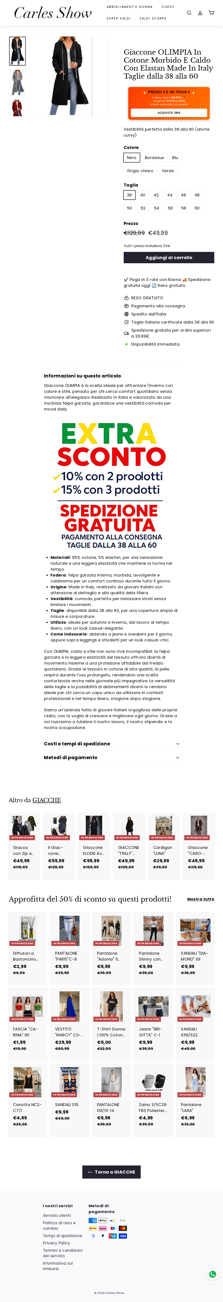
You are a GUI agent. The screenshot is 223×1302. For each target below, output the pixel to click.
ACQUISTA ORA (169, 112)
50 (129, 208)
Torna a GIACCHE (114, 1172)
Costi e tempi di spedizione (77, 744)
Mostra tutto (200, 899)
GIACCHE (46, 800)
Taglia (131, 185)
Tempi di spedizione (62, 1235)
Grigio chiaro (140, 170)
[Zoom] (69, 76)
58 (183, 208)
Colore (131, 148)
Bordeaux (154, 157)
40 (142, 195)
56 (170, 208)
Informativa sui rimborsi (58, 1266)
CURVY (168, 7)
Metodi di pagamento (71, 757)
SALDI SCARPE (153, 18)
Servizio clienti (57, 1215)
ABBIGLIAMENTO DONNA (130, 7)
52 (143, 208)
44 (170, 195)
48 (197, 195)
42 (156, 195)
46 (183, 195)
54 (156, 208)
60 (197, 208)
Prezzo (131, 224)
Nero (132, 157)
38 (129, 195)
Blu (175, 157)
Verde (168, 170)
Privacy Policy (56, 1243)
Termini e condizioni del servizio (62, 1253)
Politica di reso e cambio (59, 1225)
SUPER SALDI (119, 18)
